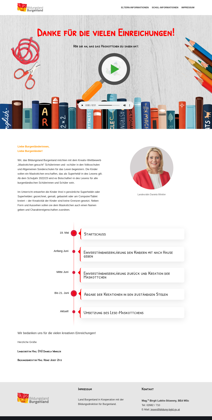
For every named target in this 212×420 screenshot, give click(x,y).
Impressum (187, 7)
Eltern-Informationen (135, 7)
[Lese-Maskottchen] (30, 7)
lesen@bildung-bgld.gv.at (165, 409)
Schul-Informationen (165, 7)
